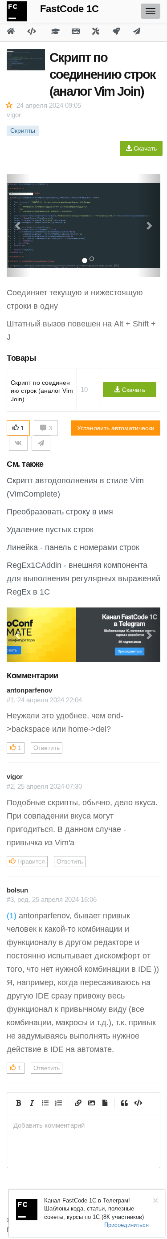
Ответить (46, 747)
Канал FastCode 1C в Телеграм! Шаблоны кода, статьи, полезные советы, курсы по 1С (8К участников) (94, 1208)
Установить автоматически (116, 428)
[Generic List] (45, 1103)
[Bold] (18, 1103)
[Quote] (124, 1103)
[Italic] (31, 1103)
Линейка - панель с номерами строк (73, 547)
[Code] (137, 1103)
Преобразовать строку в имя (60, 511)
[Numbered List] (58, 1103)
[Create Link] (78, 1103)
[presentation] (83, 1125)
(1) (11, 915)
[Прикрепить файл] (104, 1103)
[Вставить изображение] (91, 1103)
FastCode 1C (69, 8)
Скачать (144, 148)
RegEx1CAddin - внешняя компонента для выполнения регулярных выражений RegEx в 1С (83, 578)
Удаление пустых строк (50, 529)
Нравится (30, 861)
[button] (18, 634)
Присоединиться (126, 1225)
